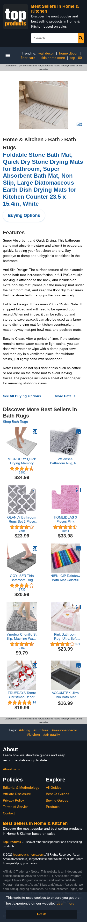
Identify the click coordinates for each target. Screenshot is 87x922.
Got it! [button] (41, 914)
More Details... (66, 396)
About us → (12, 769)
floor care (28, 58)
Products (52, 807)
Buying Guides (57, 800)
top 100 (76, 58)
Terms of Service (16, 807)
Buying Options (24, 215)
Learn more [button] (65, 903)
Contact (9, 813)
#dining (24, 730)
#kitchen (33, 734)
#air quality (51, 734)
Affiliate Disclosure (17, 794)
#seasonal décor (64, 730)
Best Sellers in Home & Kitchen (35, 823)
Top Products (12, 842)
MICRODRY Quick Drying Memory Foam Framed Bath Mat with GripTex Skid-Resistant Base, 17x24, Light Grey (22, 461)
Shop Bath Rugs (15, 422)
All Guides (53, 787)
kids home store (53, 58)
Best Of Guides (57, 794)
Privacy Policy (13, 800)
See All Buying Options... (23, 396)
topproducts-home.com (28, 854)
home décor (68, 53)
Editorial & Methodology (21, 787)
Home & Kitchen (23, 139)
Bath (54, 139)
